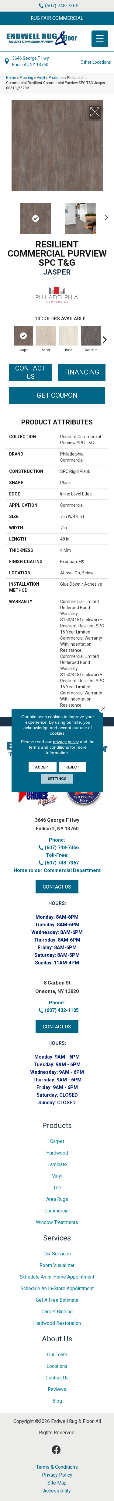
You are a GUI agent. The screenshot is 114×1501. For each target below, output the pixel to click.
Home (11, 78)
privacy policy (66, 741)
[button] (57, 18)
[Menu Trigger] (100, 38)
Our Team (57, 1354)
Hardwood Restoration (57, 1323)
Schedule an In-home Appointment (57, 1277)
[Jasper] (23, 336)
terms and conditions (49, 747)
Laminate (57, 1164)
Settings (57, 779)
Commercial (57, 1211)
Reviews (57, 1389)
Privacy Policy (57, 1475)
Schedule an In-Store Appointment (57, 1288)
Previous (9, 215)
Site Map (57, 1483)
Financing (81, 372)
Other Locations (96, 62)
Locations (57, 1366)
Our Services (57, 1254)
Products (56, 78)
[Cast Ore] (91, 336)
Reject (72, 767)
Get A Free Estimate (57, 1300)
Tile (57, 1188)
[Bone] (68, 336)
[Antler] (46, 336)
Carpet (57, 1141)
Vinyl (41, 78)
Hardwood (57, 1153)
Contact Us (30, 372)
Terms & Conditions (57, 1467)
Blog (57, 1401)
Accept (42, 767)
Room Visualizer (57, 1265)
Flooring (26, 78)
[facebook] (56, 1450)
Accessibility (57, 1491)
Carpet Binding (57, 1312)
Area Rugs (57, 1199)
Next (105, 215)
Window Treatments (57, 1222)
